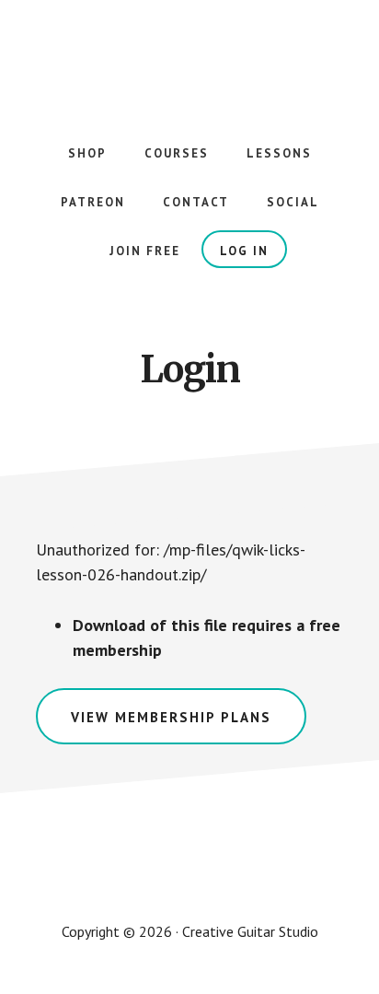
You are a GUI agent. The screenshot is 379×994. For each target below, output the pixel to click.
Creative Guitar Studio (189, 55)
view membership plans (171, 717)
